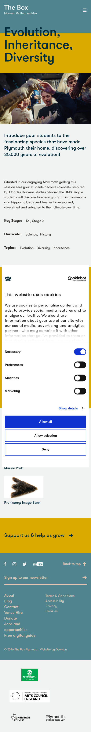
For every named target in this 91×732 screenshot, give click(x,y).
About (9, 596)
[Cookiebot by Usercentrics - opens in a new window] (67, 279)
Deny (45, 449)
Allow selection (45, 435)
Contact (11, 607)
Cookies (52, 611)
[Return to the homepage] (16, 7)
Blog (8, 601)
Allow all (45, 421)
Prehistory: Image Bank (22, 503)
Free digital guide (20, 636)
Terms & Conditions (60, 596)
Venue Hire (13, 613)
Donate (10, 619)
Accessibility (55, 601)
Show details (68, 408)
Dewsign (61, 649)
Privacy (51, 606)
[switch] (80, 364)
